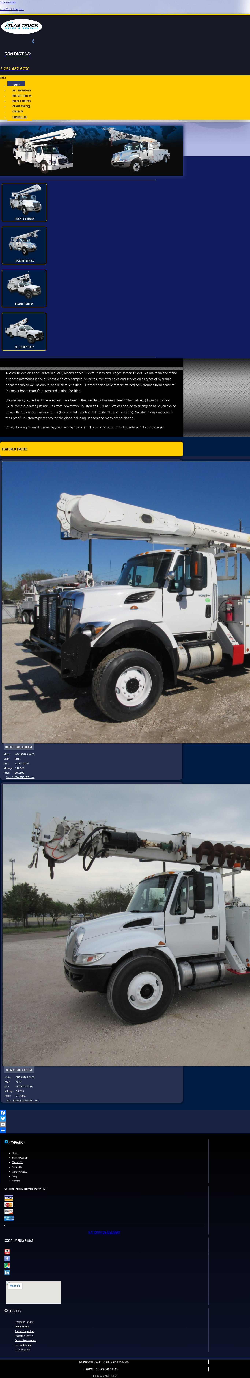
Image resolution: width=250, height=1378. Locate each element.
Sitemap (16, 1180)
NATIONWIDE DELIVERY (104, 1232)
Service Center (19, 1157)
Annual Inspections (24, 1331)
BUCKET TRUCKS (21, 95)
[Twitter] (125, 1119)
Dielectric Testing (24, 1336)
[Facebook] (125, 1113)
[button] (125, 77)
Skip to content (8, 2)
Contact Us (17, 1162)
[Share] (125, 1130)
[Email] (125, 1124)
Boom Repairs (22, 1326)
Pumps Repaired (23, 1345)
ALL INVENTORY (21, 90)
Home (15, 1153)
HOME (16, 85)
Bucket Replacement (25, 1340)
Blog (14, 1176)
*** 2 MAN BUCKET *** (20, 777)
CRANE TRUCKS (21, 106)
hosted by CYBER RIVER (104, 1376)
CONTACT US (19, 117)
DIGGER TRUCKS (21, 101)
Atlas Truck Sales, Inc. (12, 9)
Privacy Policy (19, 1171)
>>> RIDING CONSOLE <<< (23, 1100)
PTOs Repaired (22, 1349)
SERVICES (17, 111)
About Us (17, 1167)
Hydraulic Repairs (24, 1322)
